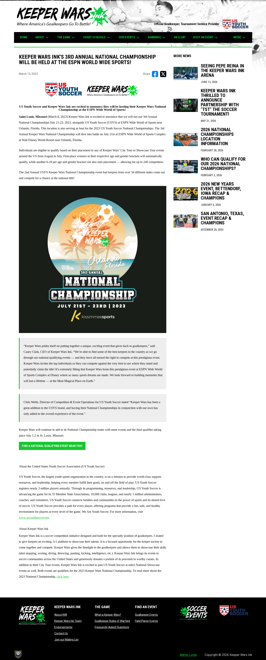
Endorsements (63, 627)
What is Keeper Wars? (108, 614)
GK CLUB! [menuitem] (179, 37)
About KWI (60, 614)
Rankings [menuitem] (157, 37)
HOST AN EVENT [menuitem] (206, 37)
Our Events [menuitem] (129, 37)
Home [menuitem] (23, 37)
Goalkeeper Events (146, 614)
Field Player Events (146, 621)
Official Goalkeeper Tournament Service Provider (201, 24)
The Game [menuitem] (66, 37)
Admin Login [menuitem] (188, 655)
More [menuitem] (239, 37)
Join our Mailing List (66, 639)
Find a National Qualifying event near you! (52, 446)
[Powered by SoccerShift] (18, 654)
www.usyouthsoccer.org (34, 517)
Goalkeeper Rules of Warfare (112, 621)
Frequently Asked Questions (112, 627)
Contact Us (61, 633)
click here (63, 576)
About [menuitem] (42, 37)
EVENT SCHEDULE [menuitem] (97, 37)
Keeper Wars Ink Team (68, 621)
